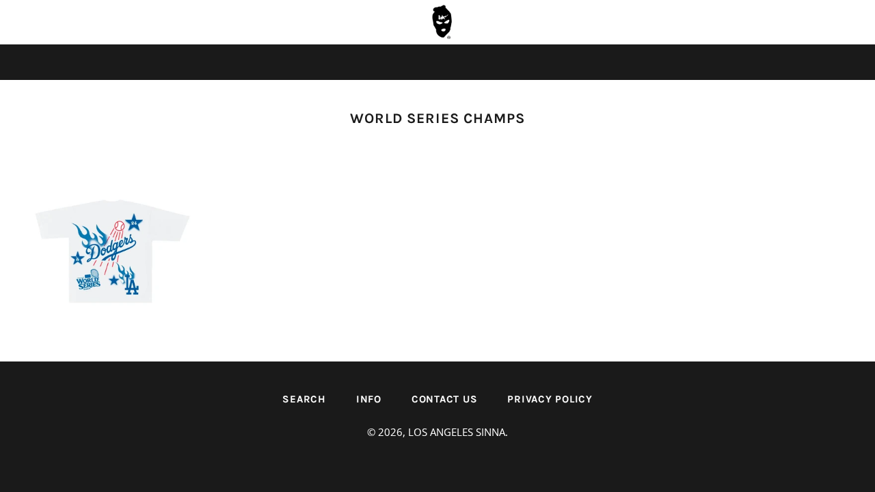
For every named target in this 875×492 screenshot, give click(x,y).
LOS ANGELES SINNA (456, 432)
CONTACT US (445, 399)
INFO (368, 399)
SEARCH (304, 399)
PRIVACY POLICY (550, 399)
